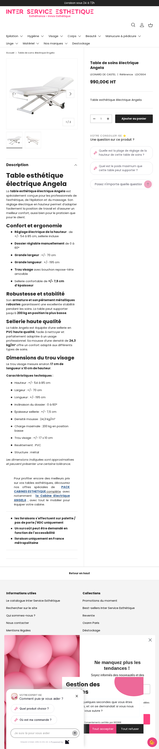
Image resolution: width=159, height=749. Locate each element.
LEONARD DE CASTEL (103, 74)
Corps (72, 36)
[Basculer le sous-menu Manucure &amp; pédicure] (139, 36)
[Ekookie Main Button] (152, 742)
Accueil (10, 52)
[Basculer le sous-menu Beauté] (99, 36)
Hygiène (33, 36)
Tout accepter (102, 729)
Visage (53, 36)
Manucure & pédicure (121, 36)
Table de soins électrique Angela (36, 52)
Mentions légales (18, 630)
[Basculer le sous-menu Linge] (16, 43)
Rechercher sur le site (21, 608)
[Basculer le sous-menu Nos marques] (66, 43)
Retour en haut (79, 573)
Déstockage (91, 630)
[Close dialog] (150, 640)
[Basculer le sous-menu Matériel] (37, 43)
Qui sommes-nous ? (20, 615)
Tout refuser (130, 729)
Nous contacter (17, 623)
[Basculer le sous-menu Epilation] (21, 36)
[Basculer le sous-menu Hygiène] (42, 36)
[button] (150, 25)
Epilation (12, 36)
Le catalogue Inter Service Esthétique (33, 601)
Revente (89, 615)
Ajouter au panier (134, 119)
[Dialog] (67, 742)
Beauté (91, 36)
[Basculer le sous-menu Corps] (79, 36)
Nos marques (53, 43)
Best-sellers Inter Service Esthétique (109, 608)
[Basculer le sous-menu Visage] (61, 36)
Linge (10, 43)
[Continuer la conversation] (75, 733)
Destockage (81, 43)
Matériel (29, 43)
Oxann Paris (91, 623)
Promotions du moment (100, 601)
